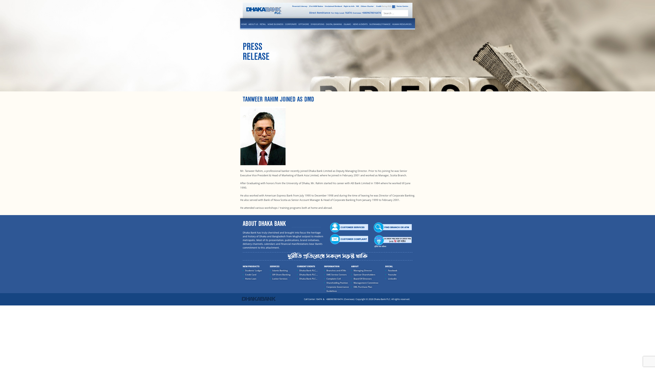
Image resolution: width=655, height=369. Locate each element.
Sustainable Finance (379, 24)
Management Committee (366, 282)
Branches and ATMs (336, 270)
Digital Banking (334, 24)
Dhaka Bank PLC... (308, 278)
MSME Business (275, 24)
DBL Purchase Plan (363, 286)
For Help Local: (341, 12)
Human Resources (401, 24)
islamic (347, 24)
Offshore (303, 24)
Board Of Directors (363, 278)
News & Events (360, 24)
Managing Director (363, 270)
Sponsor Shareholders (364, 274)
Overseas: (367, 12)
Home (244, 24)
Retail (263, 24)
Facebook (392, 270)
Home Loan (250, 278)
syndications (317, 24)
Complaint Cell (333, 278)
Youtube (392, 274)
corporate (291, 24)
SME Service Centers (336, 274)
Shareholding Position (337, 282)
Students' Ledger (253, 270)
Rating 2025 (383, 6)
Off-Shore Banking (281, 274)
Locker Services (279, 278)
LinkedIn (392, 278)
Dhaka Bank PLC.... (308, 274)
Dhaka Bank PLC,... (308, 270)
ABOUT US (253, 24)
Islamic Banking (280, 270)
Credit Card (250, 274)
